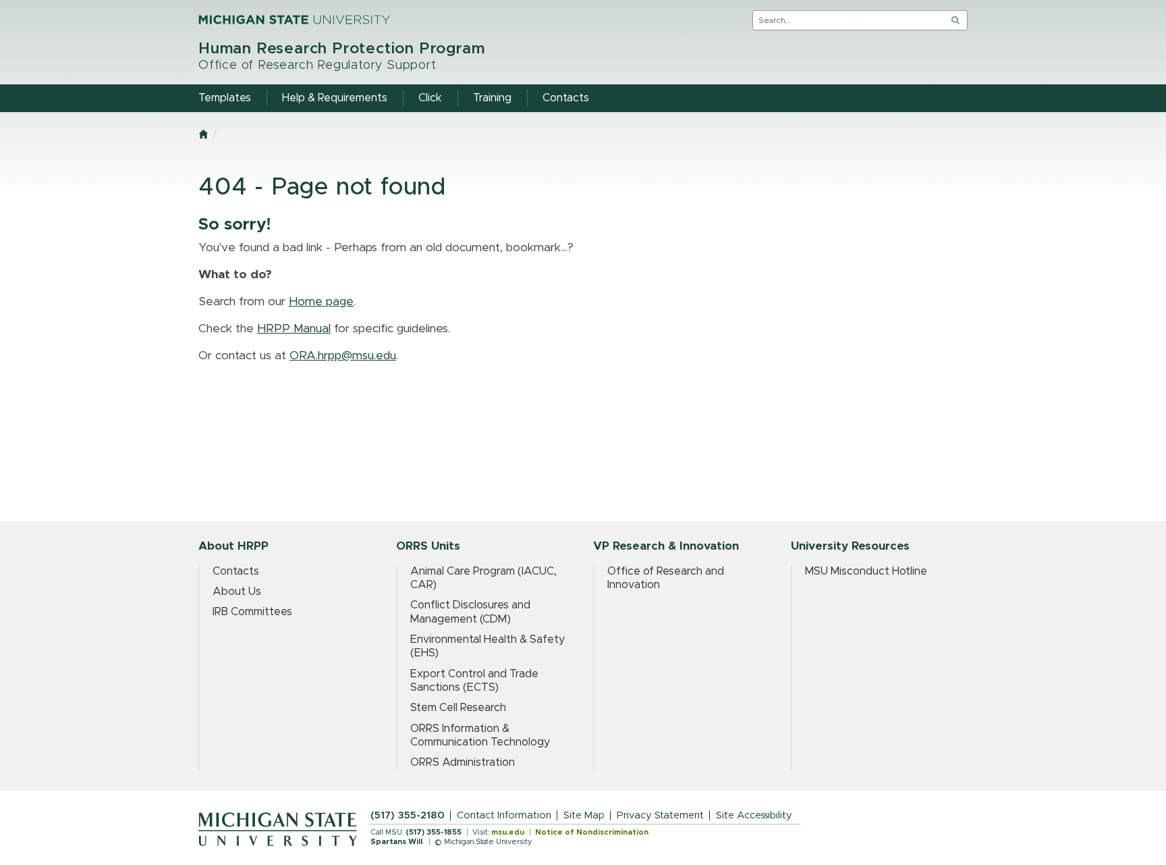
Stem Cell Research (458, 707)
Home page (321, 302)
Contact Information (504, 815)
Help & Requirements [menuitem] (334, 98)
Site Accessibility (754, 815)
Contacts (236, 571)
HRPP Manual (294, 329)
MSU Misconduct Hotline (866, 571)
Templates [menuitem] (224, 98)
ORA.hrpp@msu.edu (342, 356)
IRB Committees (252, 611)
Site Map (584, 815)
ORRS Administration (462, 762)
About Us (237, 591)
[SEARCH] (955, 20)
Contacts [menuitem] (566, 98)
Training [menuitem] (492, 98)
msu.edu (507, 832)
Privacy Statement (660, 815)
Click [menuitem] (430, 98)
